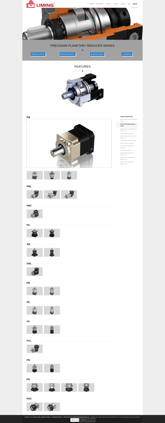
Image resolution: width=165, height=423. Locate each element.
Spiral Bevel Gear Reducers (127, 133)
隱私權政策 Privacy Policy (87, 420)
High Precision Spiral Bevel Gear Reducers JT (128, 137)
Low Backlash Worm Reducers (128, 140)
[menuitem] (92, 4)
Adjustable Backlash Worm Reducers (127, 146)
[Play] (28, 167)
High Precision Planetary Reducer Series (128, 120)
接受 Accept (75, 420)
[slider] (66, 166)
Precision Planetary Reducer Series (128, 125)
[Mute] (110, 167)
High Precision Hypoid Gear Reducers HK (127, 158)
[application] (69, 144)
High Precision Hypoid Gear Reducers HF (127, 162)
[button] (69, 143)
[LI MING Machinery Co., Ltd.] (41, 4)
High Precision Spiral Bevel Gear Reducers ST (128, 129)
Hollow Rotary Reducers (126, 150)
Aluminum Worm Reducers (127, 143)
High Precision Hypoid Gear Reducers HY (127, 153)
